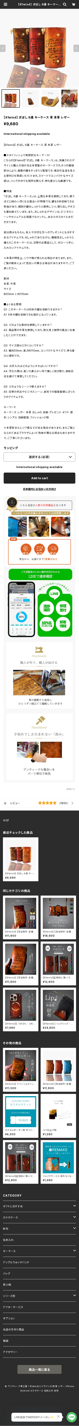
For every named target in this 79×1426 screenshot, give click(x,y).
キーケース (9, 1251)
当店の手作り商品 (13, 1329)
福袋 (5, 1340)
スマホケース (10, 1217)
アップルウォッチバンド (16, 1262)
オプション (9, 1318)
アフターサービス (13, 1307)
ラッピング (11, 448)
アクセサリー (10, 1351)
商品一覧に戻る (39, 1369)
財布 (5, 1228)
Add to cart (39, 478)
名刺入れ (8, 1239)
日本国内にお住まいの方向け (39, 489)
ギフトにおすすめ (13, 1206)
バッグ (6, 1273)
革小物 (7, 1284)
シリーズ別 (9, 1295)
